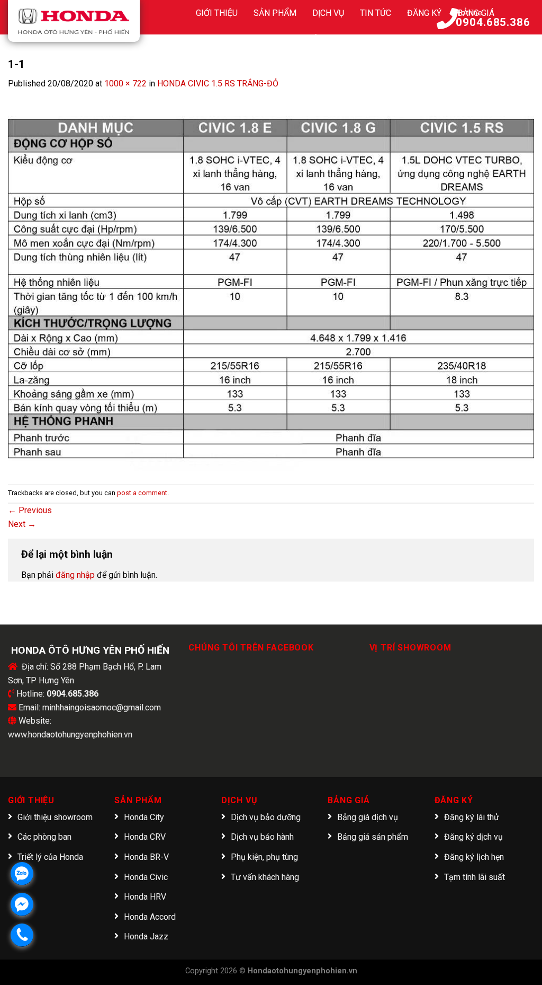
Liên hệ (378, 39)
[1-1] (271, 280)
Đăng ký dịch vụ (473, 837)
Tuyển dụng (322, 39)
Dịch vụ (328, 13)
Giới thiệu (217, 13)
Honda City (144, 817)
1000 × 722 (125, 83)
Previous (30, 510)
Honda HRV (145, 897)
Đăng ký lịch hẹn (474, 857)
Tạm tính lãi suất (474, 877)
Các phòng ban (44, 837)
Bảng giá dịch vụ (367, 817)
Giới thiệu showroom (55, 817)
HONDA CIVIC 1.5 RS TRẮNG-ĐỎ (217, 83)
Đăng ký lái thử (471, 817)
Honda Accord (150, 917)
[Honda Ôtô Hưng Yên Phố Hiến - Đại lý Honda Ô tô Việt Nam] (74, 21)
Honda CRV (145, 837)
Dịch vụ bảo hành (262, 837)
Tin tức (375, 13)
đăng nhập (75, 575)
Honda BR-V (146, 857)
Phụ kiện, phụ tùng (264, 857)
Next (22, 524)
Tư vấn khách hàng (265, 877)
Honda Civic (146, 877)
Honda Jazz (146, 936)
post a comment (142, 493)
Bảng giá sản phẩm (372, 837)
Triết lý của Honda (50, 857)
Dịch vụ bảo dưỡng (266, 817)
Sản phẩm (275, 13)
